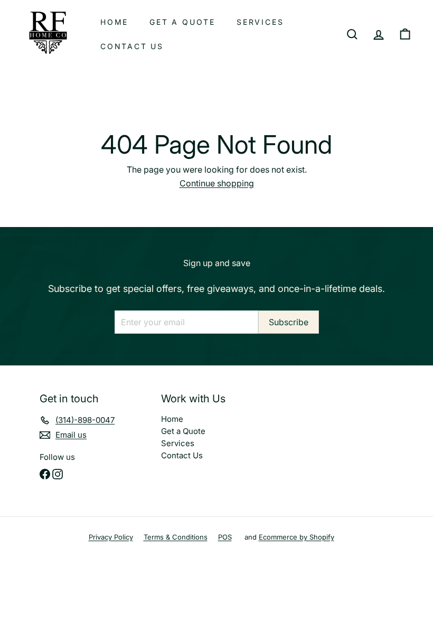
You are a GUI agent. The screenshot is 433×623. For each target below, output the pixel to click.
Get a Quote (182, 21)
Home (114, 21)
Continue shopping (217, 183)
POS (225, 537)
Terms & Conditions (176, 537)
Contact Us (132, 46)
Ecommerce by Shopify (296, 537)
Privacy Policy (111, 537)
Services (260, 21)
